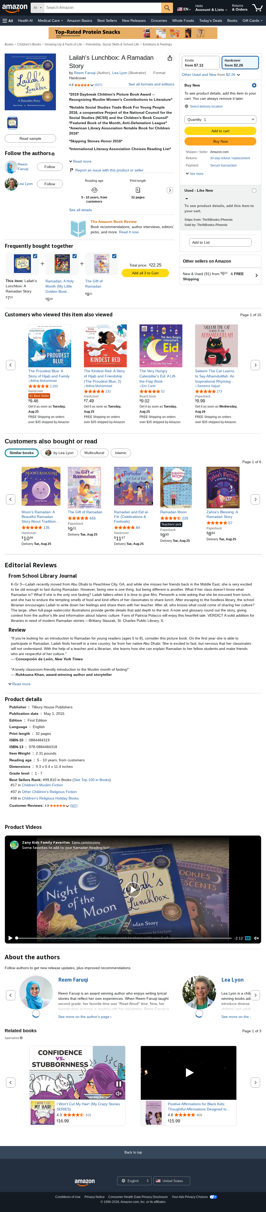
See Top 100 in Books (92, 780)
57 (230, 523)
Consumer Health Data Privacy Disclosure (138, 1197)
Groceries (159, 20)
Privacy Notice (94, 1197)
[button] (7, 21)
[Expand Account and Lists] (226, 10)
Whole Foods (183, 20)
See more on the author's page (83, 1017)
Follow (49, 167)
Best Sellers (107, 20)
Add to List (201, 242)
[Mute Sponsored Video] (118, 1094)
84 (138, 527)
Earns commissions (86, 842)
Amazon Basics (79, 20)
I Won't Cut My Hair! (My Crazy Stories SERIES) (88, 1106)
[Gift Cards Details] (262, 20)
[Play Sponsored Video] (188, 1073)
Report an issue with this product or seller (109, 170)
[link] (62, 263)
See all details (80, 210)
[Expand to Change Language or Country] (190, 9)
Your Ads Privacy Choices (190, 1197)
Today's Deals (210, 20)
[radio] (200, 62)
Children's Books (29, 44)
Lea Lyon (119, 73)
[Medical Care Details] (62, 20)
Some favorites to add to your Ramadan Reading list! (65, 847)
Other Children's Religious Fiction (49, 792)
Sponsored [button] (12, 1038)
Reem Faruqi (85, 73)
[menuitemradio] (248, 938)
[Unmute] (256, 938)
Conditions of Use (68, 1197)
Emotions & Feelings (157, 44)
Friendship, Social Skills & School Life (112, 44)
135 (46, 527)
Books (232, 20)
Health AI (25, 20)
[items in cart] (257, 7)
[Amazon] (15, 7)
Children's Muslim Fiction (42, 785)
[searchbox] (102, 8)
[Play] (9, 938)
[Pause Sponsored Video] (118, 1084)
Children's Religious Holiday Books (50, 798)
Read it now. (129, 232)
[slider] (124, 938)
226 (185, 518)
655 (93, 518)
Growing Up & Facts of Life (63, 44)
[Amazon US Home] (85, 1183)
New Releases (134, 20)
